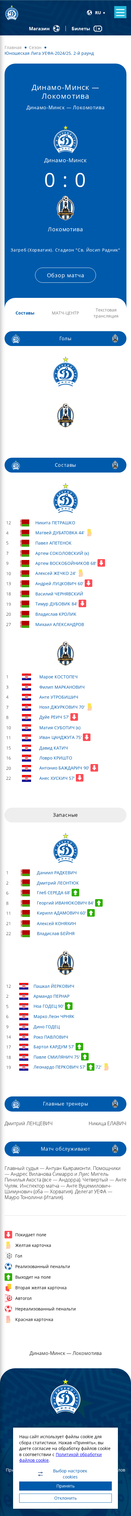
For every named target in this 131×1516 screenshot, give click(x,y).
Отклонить (65, 1498)
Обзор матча (65, 275)
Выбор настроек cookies (70, 1473)
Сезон (35, 47)
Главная (13, 47)
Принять (65, 1486)
